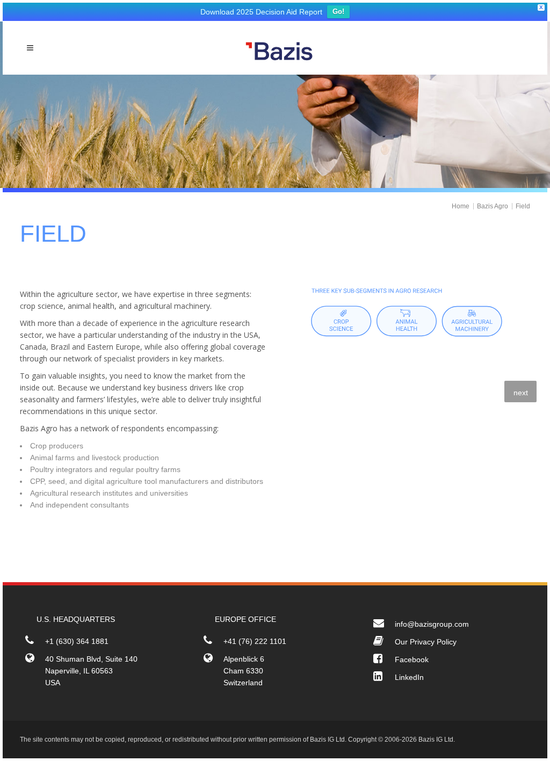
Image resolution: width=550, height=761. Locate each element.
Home (460, 206)
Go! (338, 12)
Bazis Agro (492, 206)
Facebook (412, 659)
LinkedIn (409, 677)
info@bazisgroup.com (432, 624)
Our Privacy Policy (426, 641)
